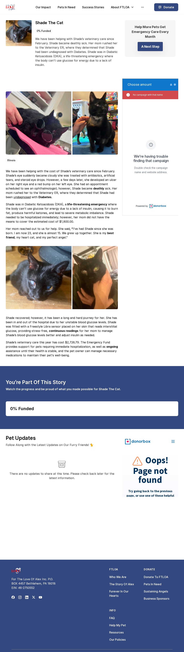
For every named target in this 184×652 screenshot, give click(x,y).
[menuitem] (43, 7)
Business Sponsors (156, 598)
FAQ (112, 618)
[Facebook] (13, 597)
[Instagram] (20, 597)
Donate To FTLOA (156, 577)
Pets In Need (152, 584)
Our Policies (117, 639)
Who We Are (117, 577)
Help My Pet (117, 625)
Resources (116, 632)
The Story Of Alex (121, 584)
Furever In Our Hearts (118, 593)
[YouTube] (40, 597)
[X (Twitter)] (33, 597)
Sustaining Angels (156, 591)
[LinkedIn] (26, 597)
